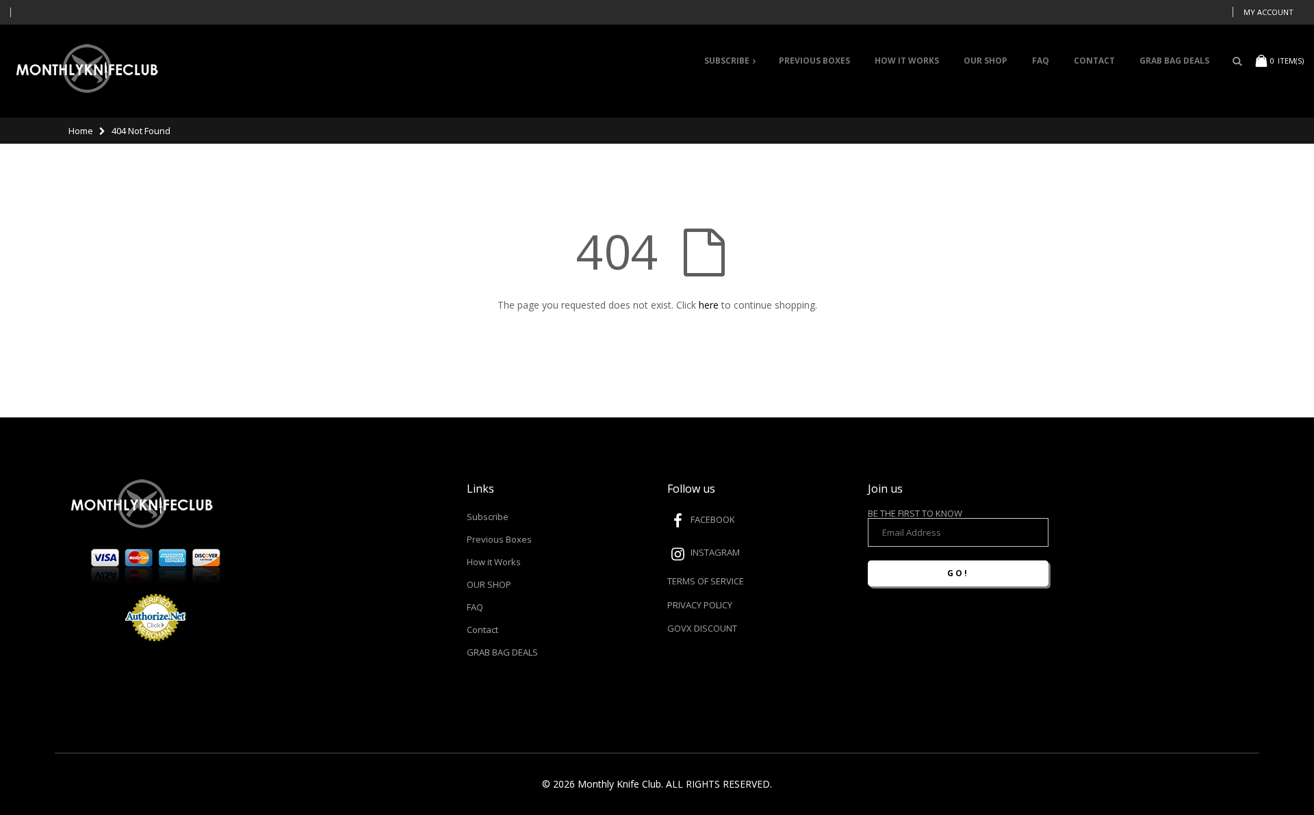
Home (80, 131)
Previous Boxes (499, 539)
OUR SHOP (489, 584)
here (709, 304)
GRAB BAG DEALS (502, 652)
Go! (958, 573)
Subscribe (487, 516)
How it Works (494, 562)
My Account (1268, 12)
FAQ (475, 607)
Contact (482, 629)
